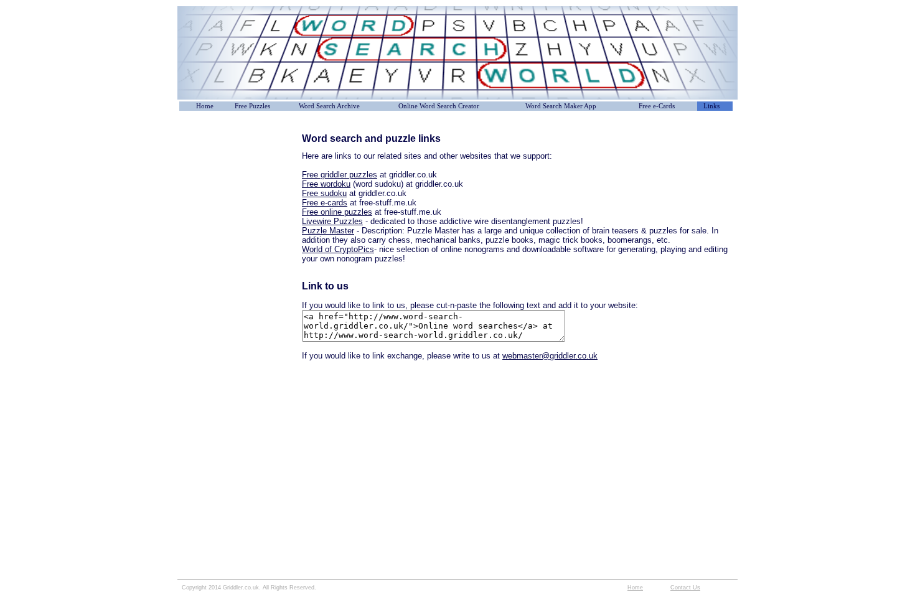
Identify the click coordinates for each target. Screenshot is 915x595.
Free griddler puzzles (339, 174)
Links (711, 106)
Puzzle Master (328, 230)
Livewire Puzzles (332, 221)
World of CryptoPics (338, 249)
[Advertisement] (239, 161)
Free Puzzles (252, 106)
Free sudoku (324, 193)
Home (205, 106)
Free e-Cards (657, 106)
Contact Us (685, 587)
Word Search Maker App (560, 106)
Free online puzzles (337, 212)
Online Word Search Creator (438, 106)
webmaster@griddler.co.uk (550, 355)
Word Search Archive (329, 106)
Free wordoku (326, 184)
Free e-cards (324, 202)
